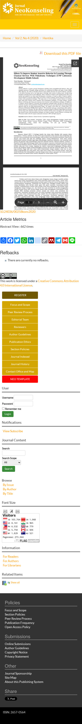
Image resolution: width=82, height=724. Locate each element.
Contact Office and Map (20, 371)
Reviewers (20, 327)
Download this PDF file (62, 53)
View (6, 431)
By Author (9, 489)
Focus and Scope (20, 304)
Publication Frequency (19, 622)
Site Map (10, 677)
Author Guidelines (20, 334)
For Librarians (12, 565)
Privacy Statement (17, 656)
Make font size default (11, 511)
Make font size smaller (5, 511)
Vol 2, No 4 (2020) (27, 38)
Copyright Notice (16, 652)
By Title (8, 493)
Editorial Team (20, 319)
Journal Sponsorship (18, 673)
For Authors (11, 561)
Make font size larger (17, 511)
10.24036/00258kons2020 (17, 211)
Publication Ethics (20, 341)
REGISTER (20, 295)
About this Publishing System (24, 681)
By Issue (8, 484)
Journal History (20, 364)
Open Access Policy (17, 627)
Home (7, 38)
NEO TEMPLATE (20, 379)
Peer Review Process (20, 312)
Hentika (48, 38)
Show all (15, 582)
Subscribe (16, 431)
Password (7, 403)
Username (7, 397)
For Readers (10, 556)
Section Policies (20, 349)
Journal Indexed (20, 356)
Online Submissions (18, 644)
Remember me (13, 408)
